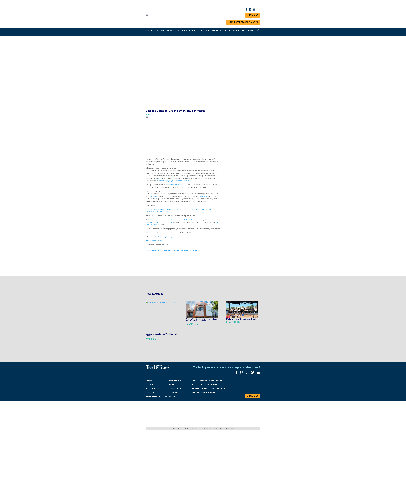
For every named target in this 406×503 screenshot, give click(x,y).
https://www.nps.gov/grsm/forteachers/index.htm (174, 181)
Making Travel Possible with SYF (241, 319)
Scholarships (237, 31)
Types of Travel (214, 31)
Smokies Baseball (166, 222)
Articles (151, 31)
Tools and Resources (189, 31)
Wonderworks (209, 220)
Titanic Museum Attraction (177, 209)
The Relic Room (153, 196)
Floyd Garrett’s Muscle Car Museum (199, 209)
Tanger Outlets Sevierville (194, 220)
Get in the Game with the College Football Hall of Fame (201, 320)
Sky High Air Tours (162, 212)
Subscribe (252, 15)
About (252, 31)
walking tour (204, 196)
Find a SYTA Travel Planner (243, 22)
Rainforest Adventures (175, 185)
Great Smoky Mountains (154, 250)
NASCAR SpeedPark (152, 222)
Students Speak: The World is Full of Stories (162, 335)
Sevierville (184, 250)
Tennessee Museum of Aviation (157, 209)
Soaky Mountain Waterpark (176, 220)
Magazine (167, 31)
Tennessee (193, 250)
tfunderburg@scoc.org (165, 237)
